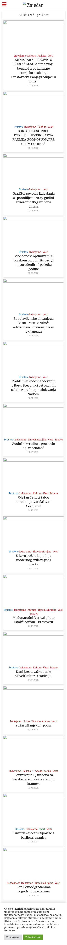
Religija (27, 771)
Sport (42, 829)
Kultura (31, 55)
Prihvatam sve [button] (33, 937)
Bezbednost (13, 883)
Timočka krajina (37, 439)
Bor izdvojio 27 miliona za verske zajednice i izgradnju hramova (33, 779)
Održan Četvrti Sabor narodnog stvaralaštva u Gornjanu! (34, 501)
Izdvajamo (20, 55)
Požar (27, 721)
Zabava (59, 439)
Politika (41, 55)
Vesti (50, 55)
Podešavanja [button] (13, 937)
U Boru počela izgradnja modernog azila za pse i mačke (33, 560)
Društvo (18, 126)
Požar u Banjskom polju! (33, 725)
